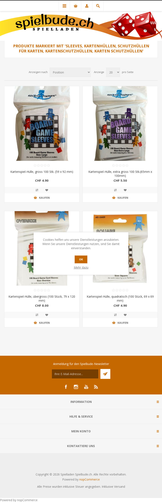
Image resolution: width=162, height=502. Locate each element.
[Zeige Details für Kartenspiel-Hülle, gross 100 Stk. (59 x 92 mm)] (41, 123)
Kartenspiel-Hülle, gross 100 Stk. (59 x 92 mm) (41, 172)
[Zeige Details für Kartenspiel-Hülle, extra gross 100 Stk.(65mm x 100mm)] (120, 123)
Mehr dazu (81, 267)
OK (81, 259)
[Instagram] (76, 386)
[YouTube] (86, 386)
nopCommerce (89, 479)
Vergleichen (37, 190)
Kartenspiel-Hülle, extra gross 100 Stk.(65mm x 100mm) (120, 174)
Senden (105, 374)
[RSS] (96, 386)
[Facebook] (65, 386)
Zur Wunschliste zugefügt (46, 190)
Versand (119, 487)
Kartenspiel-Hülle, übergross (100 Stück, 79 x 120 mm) (41, 298)
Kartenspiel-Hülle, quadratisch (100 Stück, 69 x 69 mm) (120, 298)
